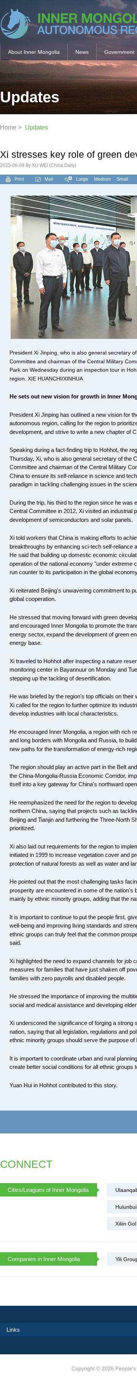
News (82, 52)
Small (122, 179)
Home (8, 127)
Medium (102, 179)
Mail (49, 179)
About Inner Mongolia (34, 52)
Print (19, 179)
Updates (36, 127)
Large (82, 179)
